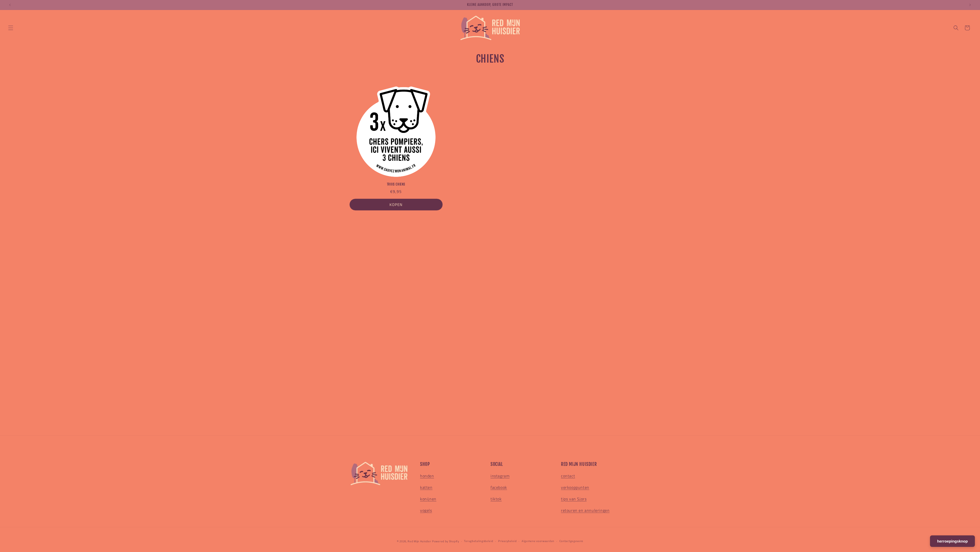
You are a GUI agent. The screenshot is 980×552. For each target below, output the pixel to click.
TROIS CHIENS (396, 184)
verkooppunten (575, 487)
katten (426, 487)
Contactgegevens (571, 541)
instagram (500, 476)
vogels (426, 510)
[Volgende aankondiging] (970, 5)
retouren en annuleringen (585, 510)
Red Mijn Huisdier (419, 541)
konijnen (428, 499)
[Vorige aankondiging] (10, 5)
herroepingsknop (952, 541)
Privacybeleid (507, 541)
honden (427, 476)
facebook (499, 487)
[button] (10, 27)
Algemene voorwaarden (538, 541)
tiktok (496, 499)
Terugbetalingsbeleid (478, 541)
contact (568, 476)
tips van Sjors (573, 499)
